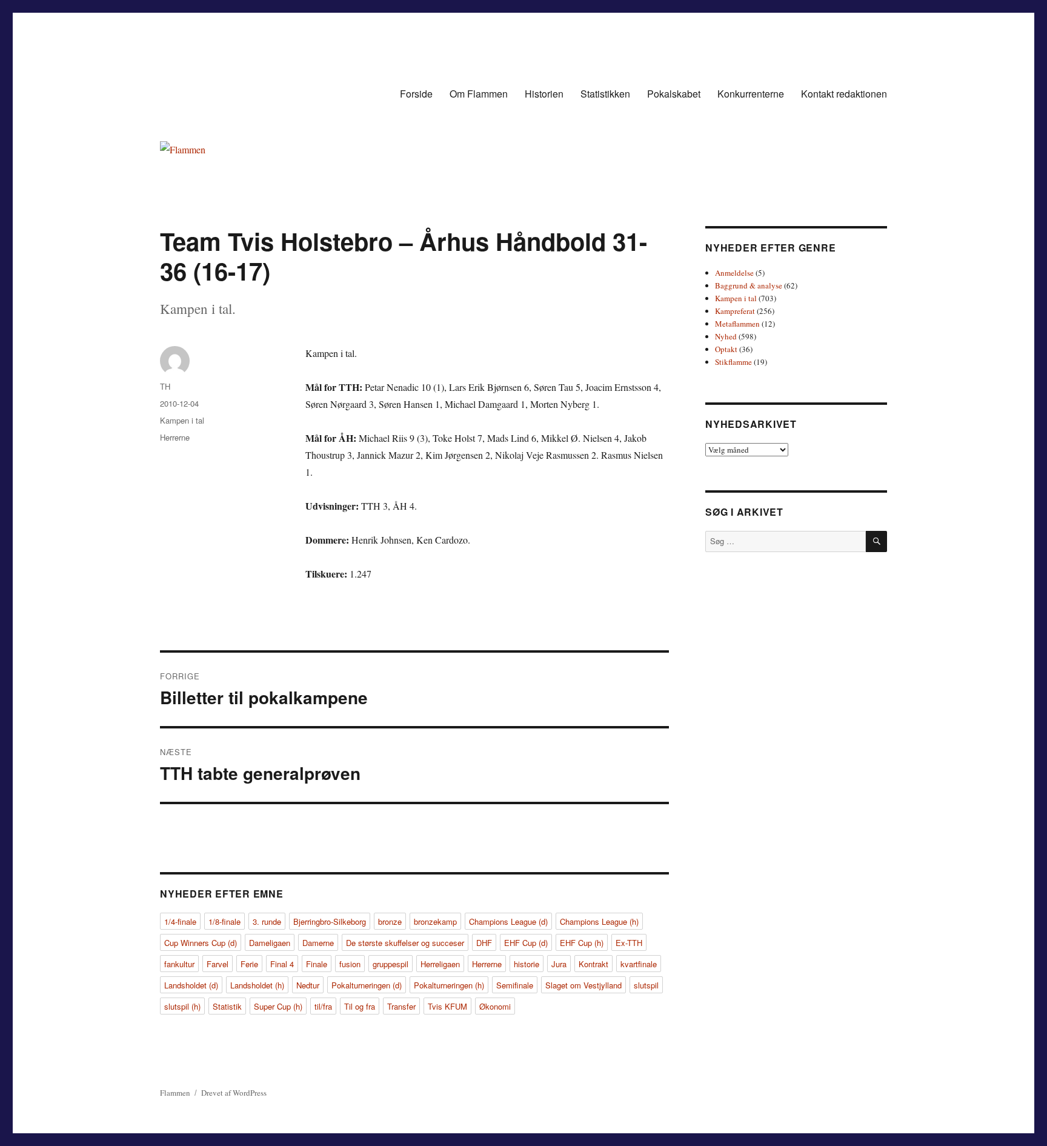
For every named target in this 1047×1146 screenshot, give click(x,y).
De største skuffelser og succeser (405, 942)
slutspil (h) (182, 1006)
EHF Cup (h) (581, 942)
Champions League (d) (508, 921)
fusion (350, 964)
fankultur (179, 964)
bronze (390, 921)
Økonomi (495, 1006)
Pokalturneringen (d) (366, 985)
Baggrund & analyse (748, 285)
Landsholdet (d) (191, 985)
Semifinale (514, 985)
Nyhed (726, 336)
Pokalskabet (673, 94)
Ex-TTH (629, 942)
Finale (316, 964)
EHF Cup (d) (526, 942)
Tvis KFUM (447, 1006)
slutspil (646, 985)
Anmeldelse (734, 272)
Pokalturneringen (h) (449, 985)
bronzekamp (435, 921)
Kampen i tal (182, 420)
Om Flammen (479, 94)
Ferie (249, 964)
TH (165, 386)
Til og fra (359, 1006)
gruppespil (390, 964)
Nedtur (307, 985)
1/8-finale (224, 921)
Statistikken (605, 94)
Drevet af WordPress (234, 1092)
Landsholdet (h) (257, 985)
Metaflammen (737, 323)
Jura (559, 964)
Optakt (726, 349)
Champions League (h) (599, 921)
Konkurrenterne (750, 94)
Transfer (401, 1006)
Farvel (217, 964)
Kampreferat (735, 310)
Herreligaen (440, 964)
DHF (484, 942)
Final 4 (282, 964)
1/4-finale (180, 921)
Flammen (175, 1092)
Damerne (318, 942)
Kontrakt (593, 964)
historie (526, 964)
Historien (544, 94)
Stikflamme (733, 361)
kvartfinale (638, 964)
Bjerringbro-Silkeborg (329, 921)
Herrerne (175, 437)
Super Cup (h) (278, 1006)
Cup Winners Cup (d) (200, 942)
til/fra (323, 1006)
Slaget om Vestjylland (583, 985)
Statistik (227, 1006)
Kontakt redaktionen (844, 94)
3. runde (267, 921)
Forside (416, 94)
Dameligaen (269, 942)
